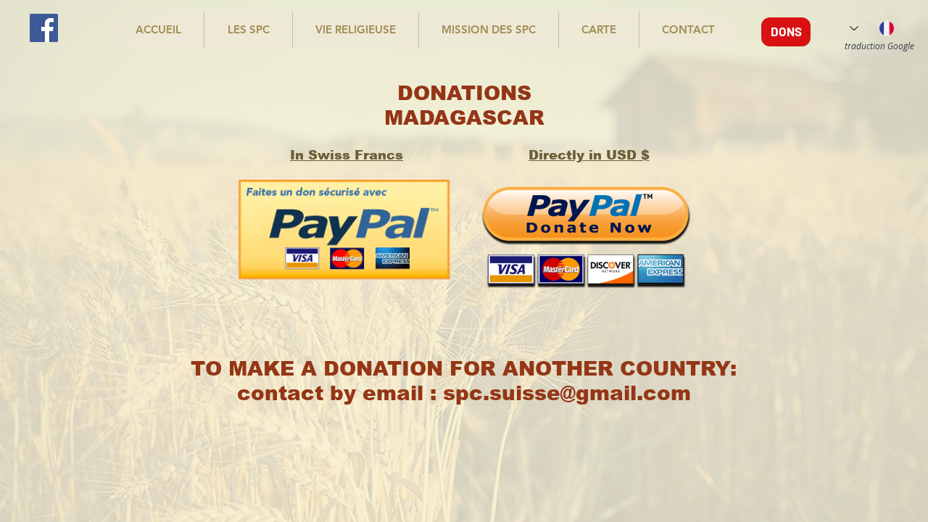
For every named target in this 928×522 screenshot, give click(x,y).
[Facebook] (44, 28)
